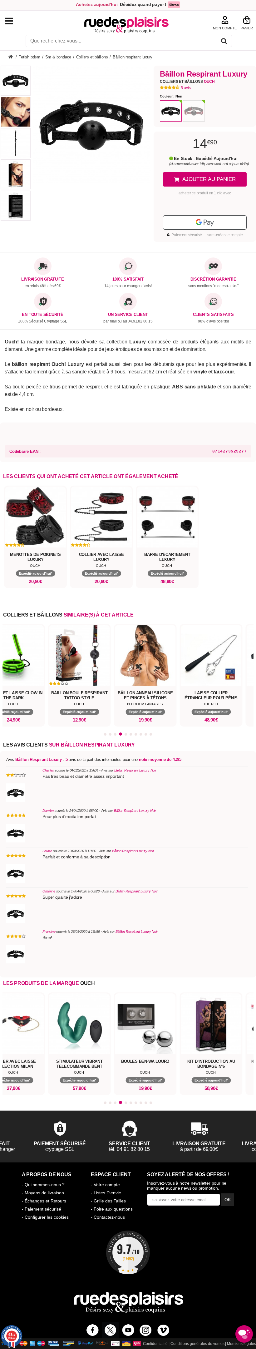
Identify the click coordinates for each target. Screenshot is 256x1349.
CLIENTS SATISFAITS (213, 314)
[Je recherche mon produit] (224, 42)
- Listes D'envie (106, 1192)
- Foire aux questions (112, 1209)
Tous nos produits (15, 21)
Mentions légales (241, 1344)
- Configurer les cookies (45, 1217)
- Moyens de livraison (43, 1192)
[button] (105, 734)
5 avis (186, 88)
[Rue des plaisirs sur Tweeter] (110, 1330)
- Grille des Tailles (108, 1200)
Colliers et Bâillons (187, 81)
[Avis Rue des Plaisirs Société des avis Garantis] (128, 1252)
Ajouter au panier (209, 179)
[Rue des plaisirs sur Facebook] (92, 1330)
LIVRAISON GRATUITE (42, 279)
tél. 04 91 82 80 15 (104, 1149)
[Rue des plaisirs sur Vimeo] (163, 1330)
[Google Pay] (205, 222)
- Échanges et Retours (44, 1200)
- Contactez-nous (108, 1217)
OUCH (87, 983)
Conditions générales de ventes (197, 1344)
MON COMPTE (225, 28)
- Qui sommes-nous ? (43, 1184)
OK (227, 1199)
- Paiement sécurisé (41, 1209)
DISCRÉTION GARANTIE (213, 279)
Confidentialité (155, 1344)
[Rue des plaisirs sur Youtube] (128, 1330)
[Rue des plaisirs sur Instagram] (145, 1330)
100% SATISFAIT (128, 279)
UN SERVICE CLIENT (128, 314)
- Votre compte (105, 1184)
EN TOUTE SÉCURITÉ (42, 314)
